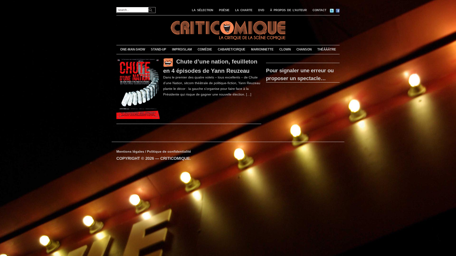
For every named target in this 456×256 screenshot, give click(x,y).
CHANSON (304, 49)
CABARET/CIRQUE (231, 49)
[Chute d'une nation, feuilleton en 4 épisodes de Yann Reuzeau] (138, 88)
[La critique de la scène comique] (228, 29)
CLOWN (285, 49)
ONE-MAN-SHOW (132, 49)
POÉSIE (224, 10)
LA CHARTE (243, 10)
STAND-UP (158, 49)
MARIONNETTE (262, 49)
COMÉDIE (205, 49)
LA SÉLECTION (202, 10)
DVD (261, 10)
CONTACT (319, 10)
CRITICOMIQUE (175, 158)
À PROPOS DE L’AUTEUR (288, 10)
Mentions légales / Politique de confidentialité (153, 151)
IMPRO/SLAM (182, 49)
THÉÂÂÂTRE (326, 49)
